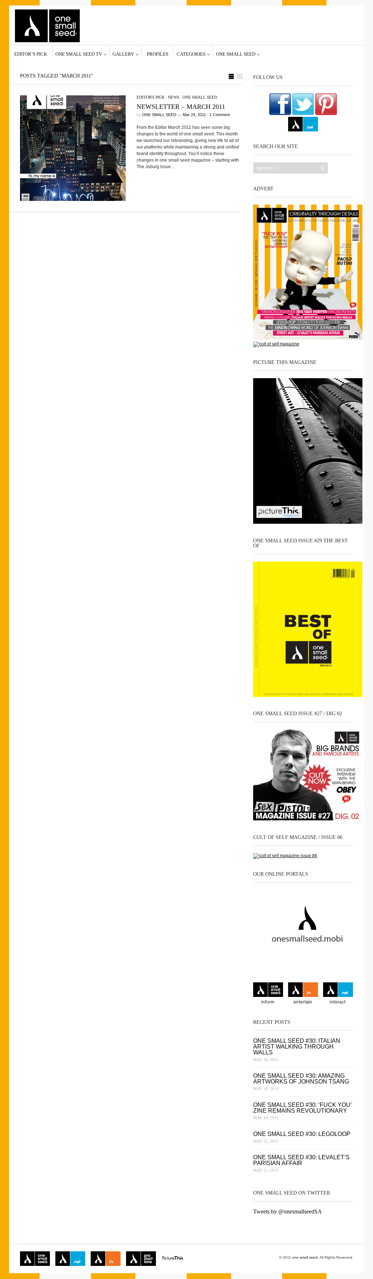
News (173, 97)
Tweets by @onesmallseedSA (287, 1211)
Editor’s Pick (30, 53)
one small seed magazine (35, 1258)
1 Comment (219, 114)
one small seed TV (78, 53)
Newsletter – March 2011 (181, 106)
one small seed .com (268, 994)
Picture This (172, 1258)
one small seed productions (141, 1258)
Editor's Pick (151, 97)
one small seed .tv (303, 994)
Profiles (157, 53)
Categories (191, 53)
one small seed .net (338, 994)
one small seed (235, 53)
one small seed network (303, 124)
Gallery (123, 53)
